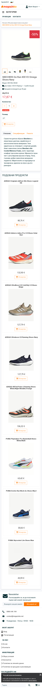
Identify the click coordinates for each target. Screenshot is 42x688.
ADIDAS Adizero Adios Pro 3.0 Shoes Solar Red (21, 234)
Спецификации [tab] (18, 133)
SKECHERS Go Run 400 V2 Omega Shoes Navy (17, 25)
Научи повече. (32, 680)
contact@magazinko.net (15, 616)
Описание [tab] (7, 133)
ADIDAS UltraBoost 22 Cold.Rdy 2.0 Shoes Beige (21, 286)
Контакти (17, 16)
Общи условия (8, 656)
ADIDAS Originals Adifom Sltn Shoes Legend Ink (21, 182)
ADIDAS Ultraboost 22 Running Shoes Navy (21, 337)
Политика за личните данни (13, 663)
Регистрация (9, 635)
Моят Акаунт (33, 7)
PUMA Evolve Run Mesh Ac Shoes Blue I (21, 491)
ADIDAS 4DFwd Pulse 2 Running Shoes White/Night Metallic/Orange (21, 388)
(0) (39, 685)
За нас (5, 644)
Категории (11, 12)
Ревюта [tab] (30, 133)
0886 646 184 (12, 612)
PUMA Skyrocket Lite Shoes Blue (21, 540)
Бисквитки (6, 660)
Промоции (6, 16)
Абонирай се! (32, 604)
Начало (4, 23)
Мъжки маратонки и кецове (17, 23)
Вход (5, 632)
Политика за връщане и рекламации (16, 667)
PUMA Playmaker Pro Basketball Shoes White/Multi (21, 440)
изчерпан (6, 110)
